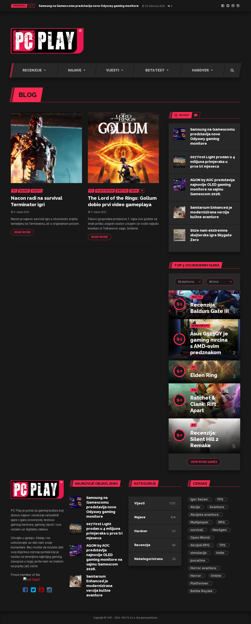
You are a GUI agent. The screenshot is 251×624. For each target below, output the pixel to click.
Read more (22, 232)
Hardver (140, 531)
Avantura (217, 507)
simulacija (198, 553)
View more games (204, 461)
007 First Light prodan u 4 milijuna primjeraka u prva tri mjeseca (212, 161)
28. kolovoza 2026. (155, 6)
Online (216, 576)
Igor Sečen (199, 499)
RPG (221, 522)
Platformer (199, 583)
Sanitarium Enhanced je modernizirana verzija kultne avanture (211, 212)
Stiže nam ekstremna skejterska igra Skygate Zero (211, 235)
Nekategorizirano (148, 559)
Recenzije (142, 545)
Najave (140, 517)
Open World (200, 537)
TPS (222, 545)
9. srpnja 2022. (22, 212)
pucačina (197, 560)
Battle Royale (201, 591)
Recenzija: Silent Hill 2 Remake (204, 439)
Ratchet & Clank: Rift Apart (203, 404)
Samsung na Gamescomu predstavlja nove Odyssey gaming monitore (89, 5)
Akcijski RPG (199, 545)
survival (196, 530)
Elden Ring (203, 375)
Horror (195, 576)
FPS (220, 499)
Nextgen (219, 530)
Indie (220, 553)
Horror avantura (203, 568)
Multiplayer (199, 522)
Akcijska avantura (204, 515)
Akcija (195, 507)
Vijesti (139, 503)
